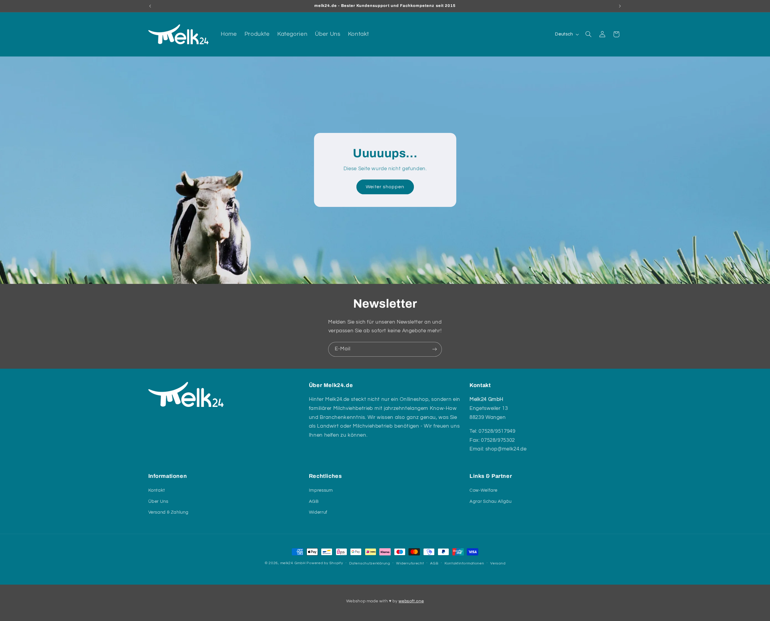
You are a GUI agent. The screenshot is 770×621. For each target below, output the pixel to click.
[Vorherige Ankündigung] (150, 6)
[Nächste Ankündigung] (620, 6)
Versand (497, 563)
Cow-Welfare (483, 490)
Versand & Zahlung (168, 512)
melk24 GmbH (293, 563)
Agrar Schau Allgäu (490, 501)
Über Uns (158, 501)
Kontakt (156, 490)
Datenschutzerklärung (369, 563)
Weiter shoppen (385, 187)
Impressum (321, 490)
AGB (314, 501)
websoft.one (411, 601)
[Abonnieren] (435, 349)
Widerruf (318, 512)
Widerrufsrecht (410, 563)
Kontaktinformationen (464, 563)
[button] (588, 34)
